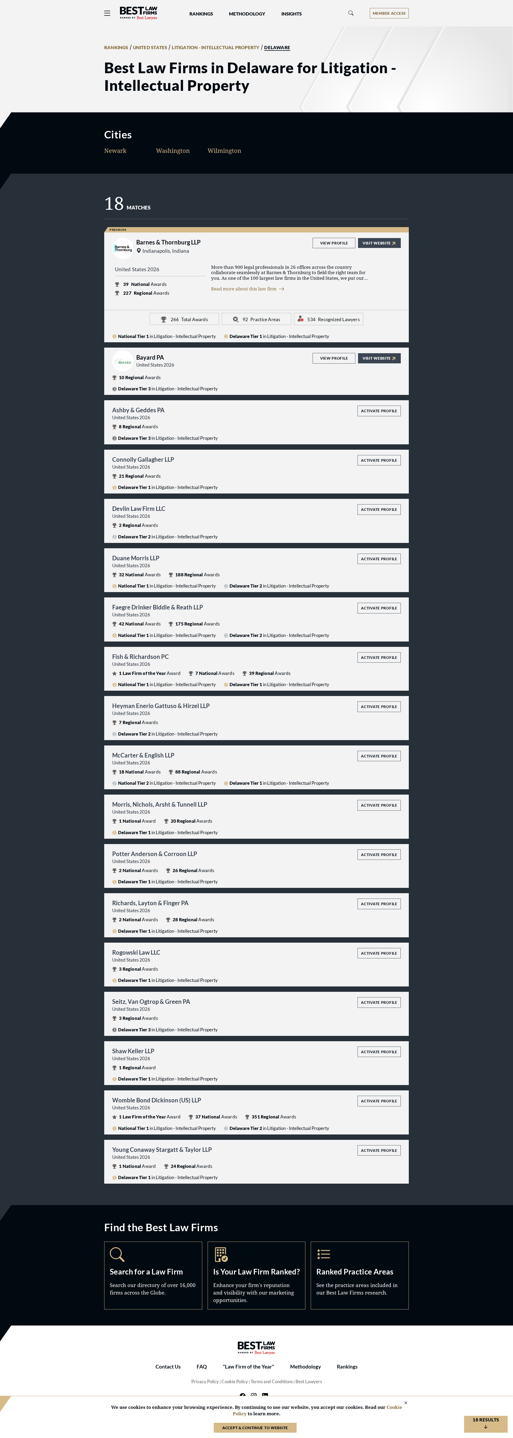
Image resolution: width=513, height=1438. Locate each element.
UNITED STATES (150, 47)
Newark (115, 150)
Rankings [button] (201, 14)
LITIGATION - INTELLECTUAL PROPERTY (215, 47)
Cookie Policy (234, 1381)
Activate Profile (379, 411)
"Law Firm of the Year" (248, 1367)
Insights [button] (291, 14)
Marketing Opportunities (256, 1275)
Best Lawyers (309, 1381)
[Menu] (107, 13)
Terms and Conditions (272, 1381)
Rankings (347, 1367)
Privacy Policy (205, 1381)
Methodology (305, 1367)
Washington (173, 150)
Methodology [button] (247, 14)
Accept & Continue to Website (255, 1427)
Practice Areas (360, 1275)
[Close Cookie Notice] (402, 1403)
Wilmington (224, 150)
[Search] (351, 13)
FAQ (202, 1367)
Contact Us (168, 1367)
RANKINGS (116, 47)
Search (153, 1275)
